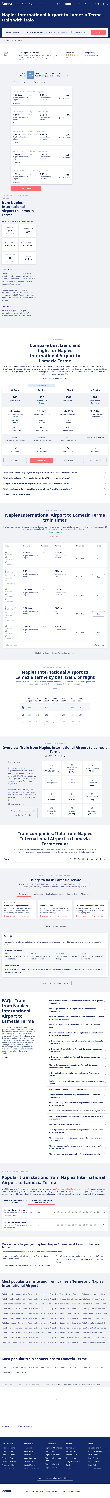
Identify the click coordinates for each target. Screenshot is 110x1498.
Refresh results (53, 536)
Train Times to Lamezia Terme (43, 1384)
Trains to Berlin (8, 1458)
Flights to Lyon (51, 1451)
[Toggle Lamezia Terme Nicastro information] (104, 1212)
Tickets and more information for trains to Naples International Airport (81, 1260)
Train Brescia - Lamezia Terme (67, 1313)
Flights (31, 4)
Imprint (25, 1491)
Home (4, 1384)
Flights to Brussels (52, 1455)
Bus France (28, 1451)
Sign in (105, 4)
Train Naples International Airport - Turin (71, 1308)
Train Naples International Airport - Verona (72, 1328)
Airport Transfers (95, 1451)
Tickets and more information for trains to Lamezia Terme (26, 1265)
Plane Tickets (50, 1444)
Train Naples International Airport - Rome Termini (75, 1323)
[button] (51, 32)
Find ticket (10, 234)
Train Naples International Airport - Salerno (45, 1328)
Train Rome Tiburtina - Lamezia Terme (43, 1332)
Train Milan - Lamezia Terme (39, 1304)
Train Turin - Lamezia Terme (13, 1342)
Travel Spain (93, 1458)
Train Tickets (7, 1444)
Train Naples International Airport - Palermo (46, 1313)
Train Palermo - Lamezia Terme (14, 1308)
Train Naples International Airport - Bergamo (73, 1342)
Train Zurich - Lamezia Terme (93, 1318)
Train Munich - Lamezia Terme (94, 1304)
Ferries (39, 4)
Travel (90, 1444)
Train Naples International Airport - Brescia (45, 1299)
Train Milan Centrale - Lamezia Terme (43, 1318)
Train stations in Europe (98, 1448)
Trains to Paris (8, 1451)
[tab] (21, 82)
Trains (17, 4)
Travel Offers (93, 1455)
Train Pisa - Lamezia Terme (12, 1313)
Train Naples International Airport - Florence (46, 1308)
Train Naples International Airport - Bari (18, 1299)
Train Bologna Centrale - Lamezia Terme (71, 1299)
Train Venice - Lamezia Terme (67, 1294)
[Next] (67, 75)
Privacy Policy (51, 1491)
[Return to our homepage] (8, 4)
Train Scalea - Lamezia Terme (93, 1367)
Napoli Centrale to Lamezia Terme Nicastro (73, 1189)
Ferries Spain (71, 1455)
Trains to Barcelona (10, 1461)
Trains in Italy (22, 1384)
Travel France (93, 1461)
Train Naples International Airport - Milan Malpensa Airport (52, 1323)
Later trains (98, 645)
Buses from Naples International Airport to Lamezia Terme (79, 1256)
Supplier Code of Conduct (70, 1491)
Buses (24, 4)
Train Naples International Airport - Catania (45, 1337)
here (73, 653)
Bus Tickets (28, 1444)
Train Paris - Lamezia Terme (93, 1299)
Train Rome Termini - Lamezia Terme (69, 1337)
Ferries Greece (72, 1448)
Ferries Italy (71, 1458)
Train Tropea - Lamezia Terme (14, 1367)
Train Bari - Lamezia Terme (12, 1323)
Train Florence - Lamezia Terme (94, 1313)
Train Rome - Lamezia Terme (93, 1332)
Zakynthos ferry (73, 1461)
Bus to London (30, 1458)
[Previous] (22, 699)
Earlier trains (12, 645)
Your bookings (84, 4)
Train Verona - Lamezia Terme (94, 1294)
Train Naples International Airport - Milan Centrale (22, 1294)
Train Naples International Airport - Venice (19, 1318)
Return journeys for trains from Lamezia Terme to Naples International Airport (26, 1257)
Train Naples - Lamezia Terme (67, 1332)
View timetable (10, 261)
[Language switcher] (70, 4)
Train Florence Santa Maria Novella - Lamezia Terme (23, 1328)
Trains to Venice (9, 1455)
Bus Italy (27, 1455)
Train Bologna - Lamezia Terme (14, 1304)
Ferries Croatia (72, 1451)
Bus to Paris (29, 1461)
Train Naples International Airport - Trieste (72, 1304)
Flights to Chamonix (53, 1448)
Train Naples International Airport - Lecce (18, 1332)
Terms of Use (37, 1491)
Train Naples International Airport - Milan (45, 1294)
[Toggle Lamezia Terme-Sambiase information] (104, 1225)
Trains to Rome (8, 1448)
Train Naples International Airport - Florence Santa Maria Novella (81, 1318)
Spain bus (28, 1448)
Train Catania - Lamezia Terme (94, 1337)
